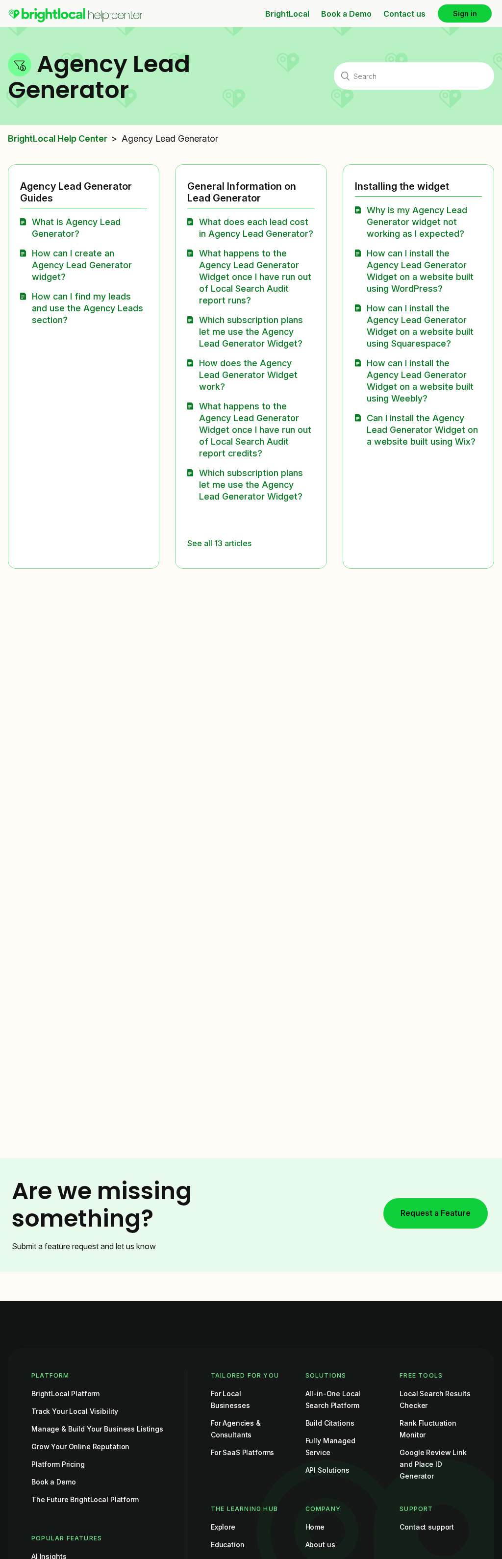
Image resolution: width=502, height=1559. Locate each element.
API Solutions (327, 1470)
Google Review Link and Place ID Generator (433, 1464)
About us (320, 1544)
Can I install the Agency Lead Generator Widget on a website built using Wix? (422, 430)
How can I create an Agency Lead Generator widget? (82, 265)
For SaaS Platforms (242, 1452)
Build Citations (329, 1423)
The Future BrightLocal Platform (85, 1499)
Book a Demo (346, 14)
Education (228, 1544)
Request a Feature (436, 1213)
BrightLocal (287, 14)
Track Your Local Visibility (74, 1411)
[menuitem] (76, 20)
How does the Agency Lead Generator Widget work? (248, 375)
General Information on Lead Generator (241, 192)
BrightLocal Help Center (57, 139)
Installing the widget (402, 186)
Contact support (427, 1527)
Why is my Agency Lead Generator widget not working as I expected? (417, 222)
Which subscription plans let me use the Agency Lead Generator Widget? (251, 332)
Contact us (404, 14)
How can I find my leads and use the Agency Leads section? (87, 308)
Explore (223, 1527)
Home (315, 1527)
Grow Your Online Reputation (80, 1446)
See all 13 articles (219, 543)
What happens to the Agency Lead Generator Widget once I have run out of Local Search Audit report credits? (255, 429)
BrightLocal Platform (65, 1393)
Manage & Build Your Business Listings (97, 1429)
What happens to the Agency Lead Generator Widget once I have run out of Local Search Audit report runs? (255, 276)
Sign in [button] (465, 13)
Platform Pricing (58, 1464)
